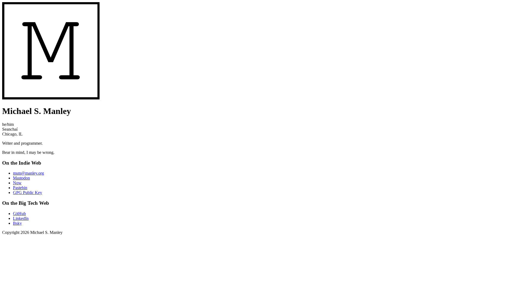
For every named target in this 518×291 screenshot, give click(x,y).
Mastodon (21, 178)
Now (17, 183)
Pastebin (20, 187)
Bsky (17, 223)
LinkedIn (21, 218)
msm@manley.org (28, 173)
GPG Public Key (27, 192)
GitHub (19, 213)
